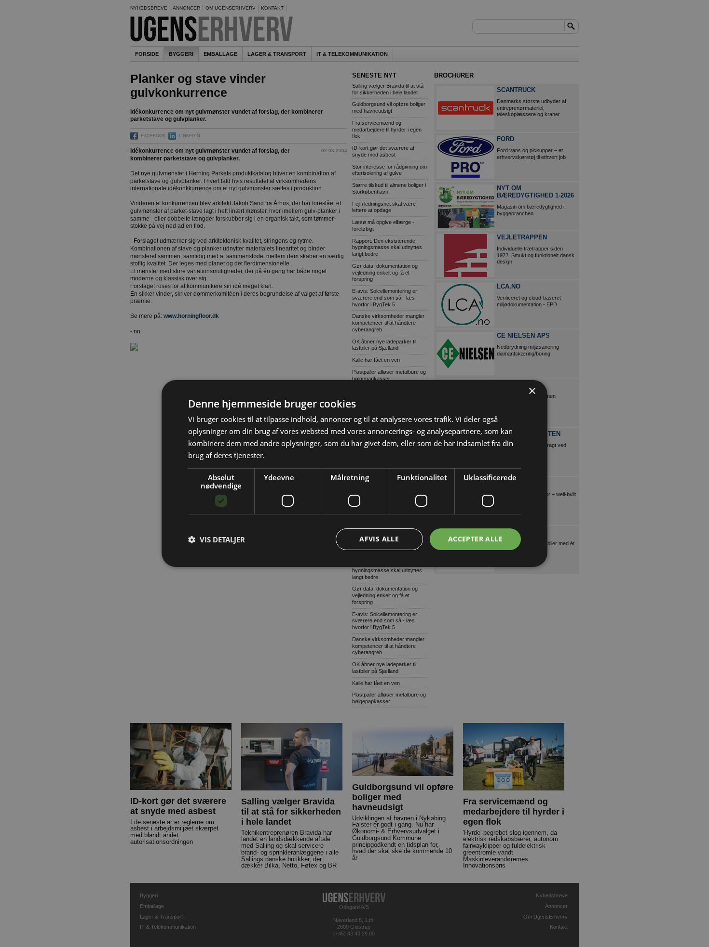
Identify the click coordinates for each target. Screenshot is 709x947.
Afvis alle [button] (379, 538)
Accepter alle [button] (475, 538)
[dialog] (354, 473)
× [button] (531, 391)
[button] (216, 539)
